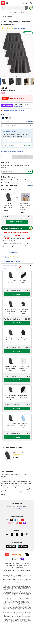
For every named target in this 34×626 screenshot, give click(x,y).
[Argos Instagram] (27, 534)
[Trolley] (31, 3)
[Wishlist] (27, 3)
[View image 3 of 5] (19, 81)
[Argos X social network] (17, 534)
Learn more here (17, 508)
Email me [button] (27, 145)
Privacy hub (16, 563)
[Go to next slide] (31, 53)
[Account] (23, 3)
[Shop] (7, 3)
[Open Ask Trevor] (31, 8)
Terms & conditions (17, 567)
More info (30, 185)
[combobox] (13, 8)
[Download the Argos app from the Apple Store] (11, 547)
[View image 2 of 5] (11, 81)
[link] (13, 28)
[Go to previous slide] (2, 53)
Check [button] (29, 171)
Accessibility (7, 563)
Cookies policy (10, 565)
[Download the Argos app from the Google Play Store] (23, 547)
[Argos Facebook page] (12, 534)
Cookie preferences (23, 565)
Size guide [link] (29, 121)
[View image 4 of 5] (26, 81)
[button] (27, 32)
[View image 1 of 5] (4, 81)
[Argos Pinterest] (22, 534)
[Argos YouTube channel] (7, 534)
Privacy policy (26, 563)
